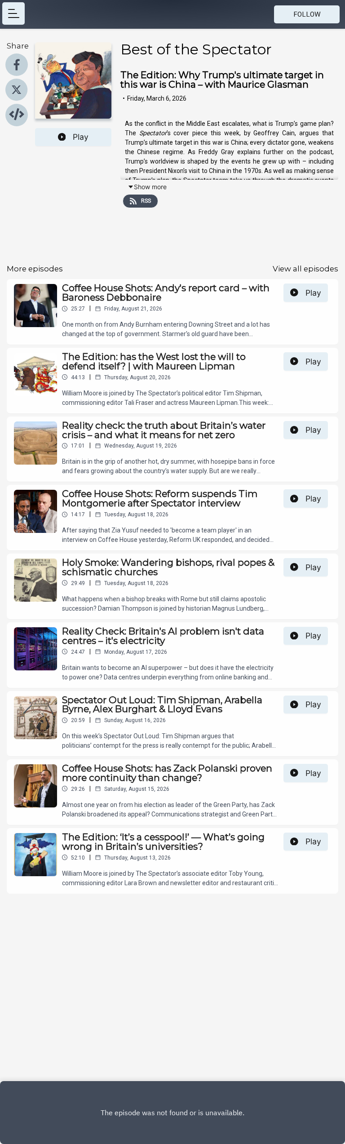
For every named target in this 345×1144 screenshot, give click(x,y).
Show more (150, 187)
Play (80, 137)
